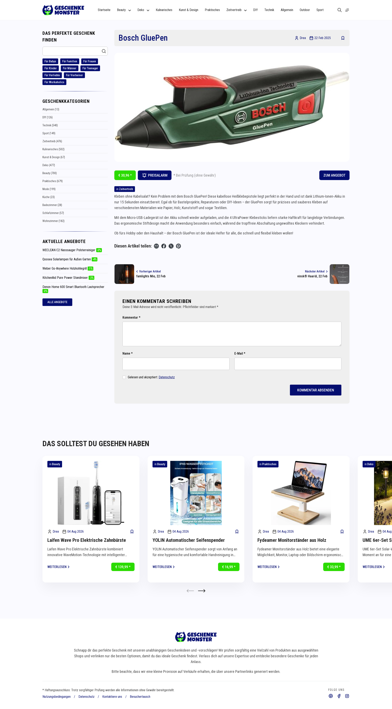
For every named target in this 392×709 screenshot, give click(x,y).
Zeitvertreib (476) (52, 141)
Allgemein (287, 10)
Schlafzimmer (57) (53, 213)
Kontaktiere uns (112, 697)
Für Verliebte (52, 75)
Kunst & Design (188, 10)
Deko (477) (48, 165)
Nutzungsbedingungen (56, 697)
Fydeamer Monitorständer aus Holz (291, 540)
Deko (370, 464)
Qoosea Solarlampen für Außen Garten (69, 259)
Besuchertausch (140, 697)
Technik (269, 10)
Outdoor (305, 10)
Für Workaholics (54, 82)
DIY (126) (47, 117)
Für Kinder (51, 68)
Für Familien (69, 61)
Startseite (104, 10)
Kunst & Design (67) (53, 157)
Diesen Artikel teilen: (133, 246)
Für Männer (69, 68)
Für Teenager (90, 68)
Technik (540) (50, 125)
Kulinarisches (164, 10)
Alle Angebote (57, 302)
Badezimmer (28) (52, 205)
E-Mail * (239, 353)
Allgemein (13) (50, 109)
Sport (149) (48, 133)
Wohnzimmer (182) (53, 221)
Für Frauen (89, 61)
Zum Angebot (334, 175)
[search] (339, 10)
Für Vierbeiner (74, 75)
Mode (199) (49, 189)
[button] (201, 591)
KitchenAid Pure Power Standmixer (68, 278)
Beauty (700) (49, 173)
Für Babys (50, 61)
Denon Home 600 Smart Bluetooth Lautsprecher (73, 289)
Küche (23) (48, 197)
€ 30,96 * (125, 175)
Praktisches (212, 10)
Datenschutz (167, 377)
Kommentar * (131, 317)
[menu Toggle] (347, 10)
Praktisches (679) (52, 181)
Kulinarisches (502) (53, 149)
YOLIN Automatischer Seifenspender (189, 540)
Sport (320, 10)
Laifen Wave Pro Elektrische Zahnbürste (86, 540)
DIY (255, 10)
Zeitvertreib (126, 189)
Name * (127, 353)
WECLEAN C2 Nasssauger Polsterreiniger (71, 250)
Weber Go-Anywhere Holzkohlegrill (67, 268)
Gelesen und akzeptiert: (151, 377)
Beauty (56, 464)
